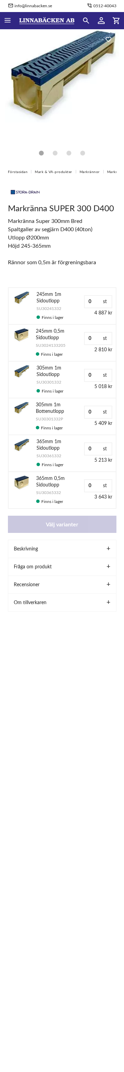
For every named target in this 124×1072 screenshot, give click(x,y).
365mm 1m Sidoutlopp (49, 445)
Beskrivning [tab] (26, 549)
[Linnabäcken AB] (47, 20)
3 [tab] (69, 153)
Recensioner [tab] (27, 584)
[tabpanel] (62, 86)
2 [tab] (55, 153)
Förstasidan (18, 172)
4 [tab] (83, 153)
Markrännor (90, 172)
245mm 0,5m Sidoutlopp (50, 334)
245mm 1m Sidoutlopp (49, 297)
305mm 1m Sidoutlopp (49, 371)
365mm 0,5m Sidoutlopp (50, 481)
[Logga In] (101, 20)
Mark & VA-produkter (53, 172)
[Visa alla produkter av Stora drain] (25, 191)
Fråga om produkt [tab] (33, 567)
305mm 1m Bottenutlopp (50, 408)
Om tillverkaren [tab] (30, 602)
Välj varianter (62, 524)
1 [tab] (41, 153)
